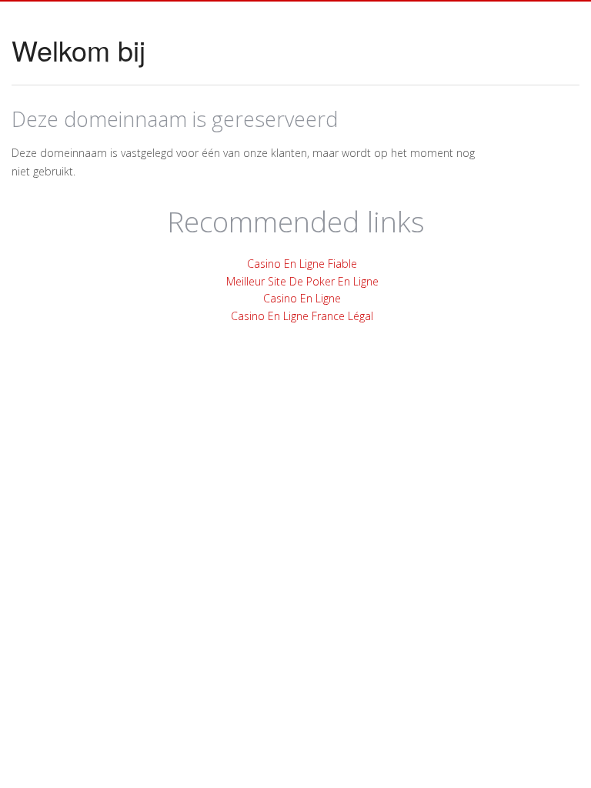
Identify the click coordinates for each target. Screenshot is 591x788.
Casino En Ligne (302, 298)
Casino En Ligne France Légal (302, 316)
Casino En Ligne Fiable (302, 263)
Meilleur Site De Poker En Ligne (302, 281)
